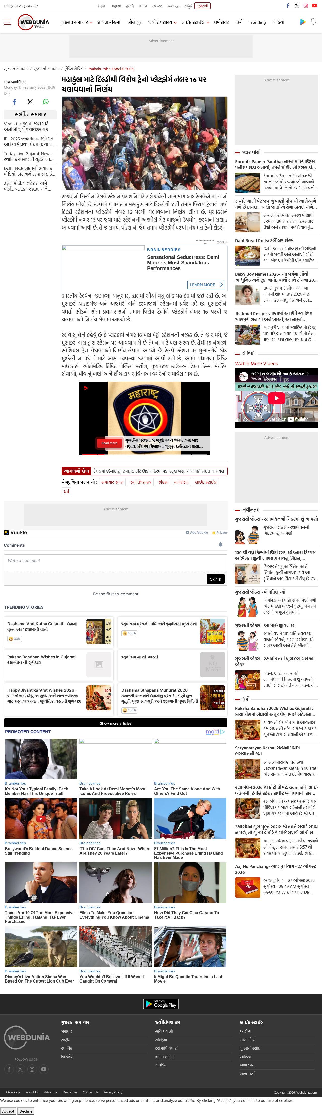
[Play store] (303, 22)
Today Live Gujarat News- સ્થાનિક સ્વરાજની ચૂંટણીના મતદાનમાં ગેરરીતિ (28, 156)
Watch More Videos (256, 363)
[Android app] (161, 1004)
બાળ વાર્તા (247, 1074)
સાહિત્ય (245, 1057)
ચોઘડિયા (161, 1065)
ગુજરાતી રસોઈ (250, 1048)
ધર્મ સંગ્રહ (222, 22)
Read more (109, 443)
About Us (32, 1092)
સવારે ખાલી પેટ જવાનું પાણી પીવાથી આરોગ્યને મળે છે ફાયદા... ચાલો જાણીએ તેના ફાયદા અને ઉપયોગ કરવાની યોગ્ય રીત (275, 204)
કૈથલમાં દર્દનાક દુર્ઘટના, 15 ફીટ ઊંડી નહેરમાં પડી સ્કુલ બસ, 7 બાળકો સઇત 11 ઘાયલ (158, 471)
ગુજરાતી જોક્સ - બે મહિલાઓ (260, 592)
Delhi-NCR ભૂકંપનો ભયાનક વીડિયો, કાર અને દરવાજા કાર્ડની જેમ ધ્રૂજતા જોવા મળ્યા (30, 171)
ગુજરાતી (202, 5)
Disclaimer (70, 1092)
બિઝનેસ (67, 1057)
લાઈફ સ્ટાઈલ (193, 22)
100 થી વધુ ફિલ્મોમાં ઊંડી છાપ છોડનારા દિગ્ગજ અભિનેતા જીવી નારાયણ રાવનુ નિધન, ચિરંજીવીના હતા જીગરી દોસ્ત (275, 556)
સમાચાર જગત (112, 482)
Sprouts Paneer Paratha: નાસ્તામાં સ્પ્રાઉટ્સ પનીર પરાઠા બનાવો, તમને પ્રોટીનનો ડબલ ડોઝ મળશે (275, 165)
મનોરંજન (181, 482)
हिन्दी (101, 5)
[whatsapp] (45, 101)
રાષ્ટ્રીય (65, 1040)
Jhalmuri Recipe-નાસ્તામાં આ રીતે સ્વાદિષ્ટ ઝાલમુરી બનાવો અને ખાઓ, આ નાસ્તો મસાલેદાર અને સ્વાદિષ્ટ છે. (273, 316)
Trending (257, 22)
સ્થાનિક (66, 1048)
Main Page (13, 1092)
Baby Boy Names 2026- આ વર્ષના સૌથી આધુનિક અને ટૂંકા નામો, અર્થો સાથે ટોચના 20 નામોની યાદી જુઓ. (274, 277)
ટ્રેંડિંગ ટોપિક (74, 69)
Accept (8, 1111)
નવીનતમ (251, 509)
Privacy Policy (112, 1092)
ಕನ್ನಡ (188, 5)
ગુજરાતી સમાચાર (47, 69)
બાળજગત (247, 1065)
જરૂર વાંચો (251, 152)
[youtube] (314, 5)
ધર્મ (239, 22)
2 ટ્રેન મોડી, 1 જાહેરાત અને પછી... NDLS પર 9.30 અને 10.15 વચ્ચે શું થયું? (26, 186)
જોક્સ (163, 482)
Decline (25, 1111)
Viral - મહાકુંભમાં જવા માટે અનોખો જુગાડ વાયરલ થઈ (26, 126)
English (115, 5)
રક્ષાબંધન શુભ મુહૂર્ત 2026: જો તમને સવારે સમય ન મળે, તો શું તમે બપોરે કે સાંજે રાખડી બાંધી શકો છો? (276, 830)
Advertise (50, 1092)
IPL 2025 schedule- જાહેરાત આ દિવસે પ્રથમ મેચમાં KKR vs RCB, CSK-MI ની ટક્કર (28, 141)
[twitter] (297, 5)
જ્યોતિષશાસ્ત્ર (160, 22)
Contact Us (90, 1092)
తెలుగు (157, 5)
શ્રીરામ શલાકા (165, 1057)
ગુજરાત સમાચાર (74, 22)
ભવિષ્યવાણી (164, 1031)
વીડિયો (278, 22)
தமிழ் (130, 5)
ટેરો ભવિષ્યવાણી (167, 1048)
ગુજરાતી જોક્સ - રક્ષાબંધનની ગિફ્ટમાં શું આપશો (276, 519)
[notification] (313, 22)
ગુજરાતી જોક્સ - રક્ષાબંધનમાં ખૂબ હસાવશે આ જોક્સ (275, 662)
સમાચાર (66, 1031)
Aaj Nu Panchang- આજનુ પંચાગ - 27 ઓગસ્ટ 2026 (275, 869)
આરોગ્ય (245, 1031)
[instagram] (305, 5)
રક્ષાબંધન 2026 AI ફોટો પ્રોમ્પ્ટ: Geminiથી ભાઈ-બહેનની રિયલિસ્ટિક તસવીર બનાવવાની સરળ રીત (276, 790)
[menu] (9, 22)
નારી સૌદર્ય (247, 1040)
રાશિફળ (161, 1040)
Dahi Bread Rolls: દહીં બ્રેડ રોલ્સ (264, 241)
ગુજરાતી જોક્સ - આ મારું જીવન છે (264, 625)
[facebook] (288, 5)
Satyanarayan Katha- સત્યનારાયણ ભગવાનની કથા (267, 751)
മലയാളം (173, 5)
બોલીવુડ (134, 22)
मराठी (143, 5)
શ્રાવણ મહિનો (108, 22)
